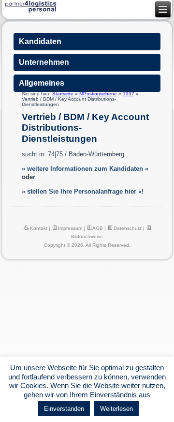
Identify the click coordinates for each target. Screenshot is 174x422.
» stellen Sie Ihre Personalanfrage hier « (82, 191)
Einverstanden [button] (64, 408)
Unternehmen (44, 62)
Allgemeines (41, 83)
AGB (97, 228)
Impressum (69, 228)
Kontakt (38, 228)
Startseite (62, 93)
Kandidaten (40, 41)
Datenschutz (127, 228)
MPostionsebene (98, 93)
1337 (128, 93)
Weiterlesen (116, 408)
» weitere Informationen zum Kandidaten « (85, 168)
